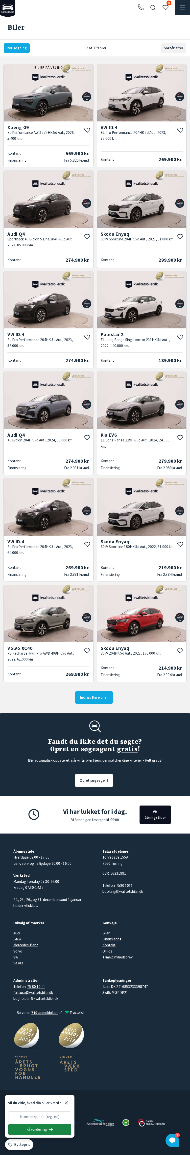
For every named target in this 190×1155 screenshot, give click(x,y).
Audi (16, 933)
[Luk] (66, 1102)
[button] (153, 7)
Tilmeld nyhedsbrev (117, 957)
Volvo (17, 951)
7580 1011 (124, 885)
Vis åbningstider (155, 814)
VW (15, 957)
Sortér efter (173, 48)
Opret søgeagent (94, 780)
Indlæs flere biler (94, 697)
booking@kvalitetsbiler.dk (122, 891)
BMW (17, 939)
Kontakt (109, 945)
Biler (106, 933)
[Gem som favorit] (87, 130)
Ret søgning (17, 48)
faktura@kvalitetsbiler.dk (33, 992)
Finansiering (111, 939)
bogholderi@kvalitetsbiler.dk (35, 998)
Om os (107, 951)
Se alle (18, 963)
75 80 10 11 (36, 986)
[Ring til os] (141, 7)
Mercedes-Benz (25, 945)
